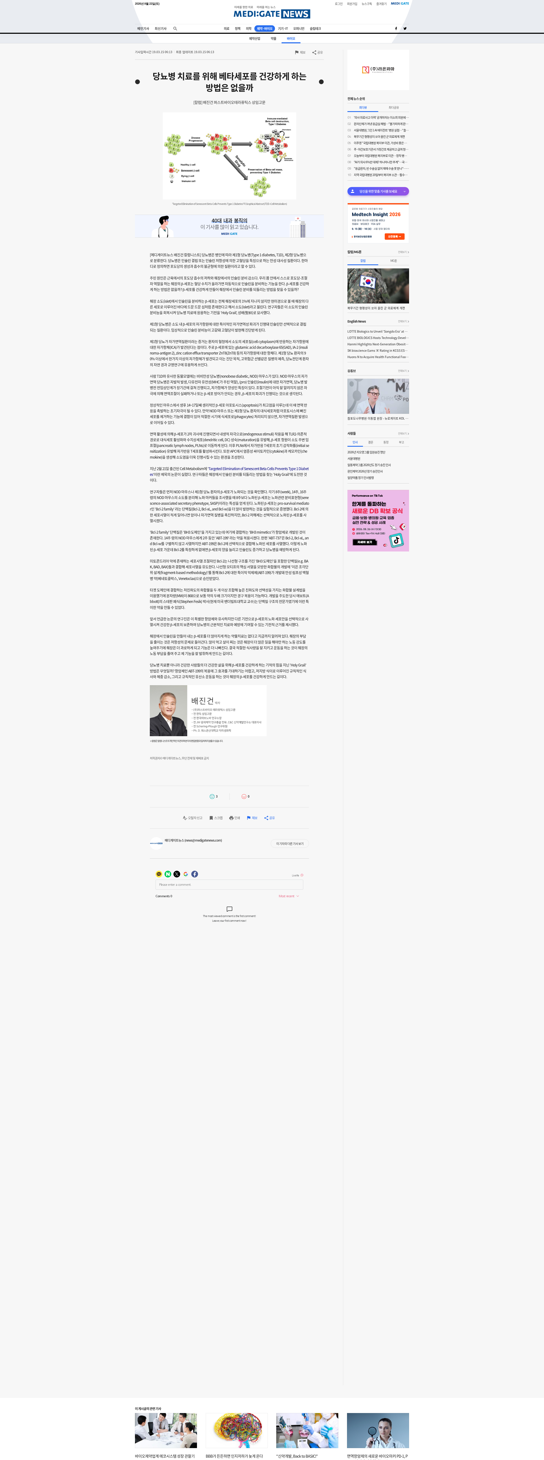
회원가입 (352, 3)
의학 (248, 28)
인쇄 (237, 817)
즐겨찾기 (381, 3)
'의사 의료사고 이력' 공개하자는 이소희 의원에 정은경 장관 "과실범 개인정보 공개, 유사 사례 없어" (381, 117)
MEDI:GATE (400, 3)
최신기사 (161, 28)
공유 (320, 52)
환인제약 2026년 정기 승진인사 (365, 471)
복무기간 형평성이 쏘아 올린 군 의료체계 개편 (379, 136)
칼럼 (363, 260)
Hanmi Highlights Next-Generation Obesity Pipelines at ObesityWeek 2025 (378, 344)
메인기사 (143, 28)
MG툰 (393, 260)
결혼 (370, 442)
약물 (273, 38)
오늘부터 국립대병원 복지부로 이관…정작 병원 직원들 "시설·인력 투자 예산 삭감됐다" (381, 155)
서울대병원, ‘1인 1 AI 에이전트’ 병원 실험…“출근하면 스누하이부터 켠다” (381, 130)
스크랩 (218, 817)
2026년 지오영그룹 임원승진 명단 (366, 452)
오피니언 (298, 28)
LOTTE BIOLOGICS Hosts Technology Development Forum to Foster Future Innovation (378, 338)
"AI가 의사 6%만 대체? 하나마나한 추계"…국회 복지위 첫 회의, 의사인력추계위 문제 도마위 (381, 162)
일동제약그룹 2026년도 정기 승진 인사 (369, 465)
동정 (385, 442)
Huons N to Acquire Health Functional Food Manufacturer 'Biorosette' (378, 357)
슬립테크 (315, 28)
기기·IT (283, 28)
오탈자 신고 (195, 817)
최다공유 (394, 107)
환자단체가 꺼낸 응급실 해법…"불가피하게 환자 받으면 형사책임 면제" (381, 124)
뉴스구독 (367, 3)
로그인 (339, 3)
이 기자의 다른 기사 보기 (289, 843)
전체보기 (402, 252)
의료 (226, 28)
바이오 (291, 38)
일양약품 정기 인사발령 (360, 477)
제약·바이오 (264, 28)
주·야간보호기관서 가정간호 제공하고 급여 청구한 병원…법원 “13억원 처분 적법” (381, 149)
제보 (302, 52)
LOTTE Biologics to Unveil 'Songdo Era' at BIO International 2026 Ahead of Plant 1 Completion (378, 331)
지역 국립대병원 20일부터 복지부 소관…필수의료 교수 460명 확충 (381, 175)
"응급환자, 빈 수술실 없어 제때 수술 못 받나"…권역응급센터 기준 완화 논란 (381, 168)
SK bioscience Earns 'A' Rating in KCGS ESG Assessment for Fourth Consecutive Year (378, 350)
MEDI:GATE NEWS (272, 12)
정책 (237, 28)
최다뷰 (363, 107)
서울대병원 (353, 458)
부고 (401, 442)
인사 (355, 442)
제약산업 (254, 38)
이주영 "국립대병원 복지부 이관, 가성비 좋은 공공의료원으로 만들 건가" (381, 143)
